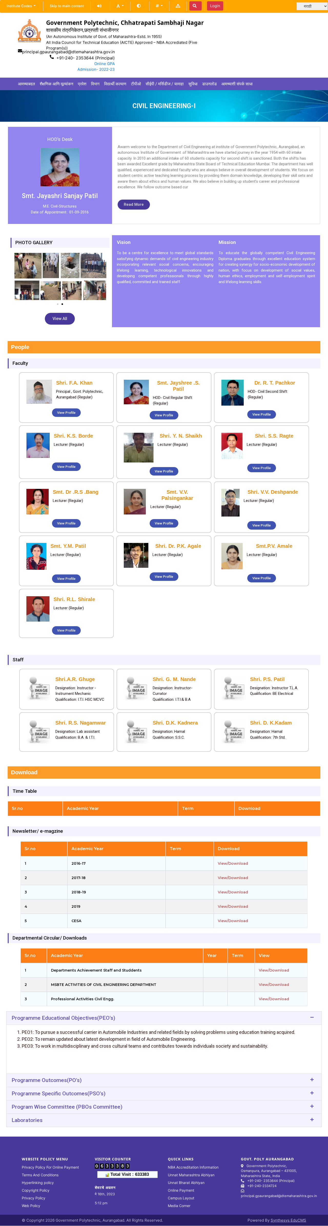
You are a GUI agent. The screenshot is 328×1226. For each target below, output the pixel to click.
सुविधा (193, 83)
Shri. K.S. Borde (73, 436)
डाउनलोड (209, 83)
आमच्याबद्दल (26, 83)
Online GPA (104, 63)
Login (215, 5)
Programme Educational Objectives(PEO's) (63, 1018)
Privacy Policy (33, 1198)
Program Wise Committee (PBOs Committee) (67, 1107)
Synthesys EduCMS (288, 1220)
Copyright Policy (35, 1190)
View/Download (233, 863)
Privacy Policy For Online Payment (50, 1167)
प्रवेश (82, 83)
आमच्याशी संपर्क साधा (237, 83)
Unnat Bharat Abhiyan (186, 1182)
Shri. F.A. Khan (74, 383)
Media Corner (179, 1205)
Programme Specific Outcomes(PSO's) (59, 1093)
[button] (120, 5)
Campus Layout (181, 1198)
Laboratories (27, 1120)
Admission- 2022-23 (96, 69)
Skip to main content (67, 6)
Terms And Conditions (40, 1175)
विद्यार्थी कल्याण (115, 83)
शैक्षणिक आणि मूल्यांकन (56, 83)
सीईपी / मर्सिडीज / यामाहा (165, 83)
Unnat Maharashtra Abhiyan (191, 1175)
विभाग (95, 83)
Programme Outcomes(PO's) (47, 1080)
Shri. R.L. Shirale (74, 599)
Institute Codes (20, 6)
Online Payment (181, 1190)
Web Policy (31, 1205)
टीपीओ (136, 83)
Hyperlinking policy (38, 1182)
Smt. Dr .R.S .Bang (75, 492)
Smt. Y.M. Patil (68, 546)
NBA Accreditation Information (193, 1167)
